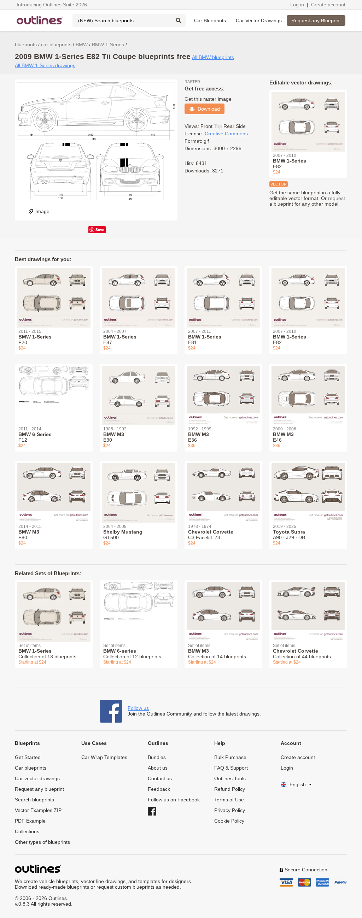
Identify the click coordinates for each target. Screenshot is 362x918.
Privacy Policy (229, 810)
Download (207, 109)
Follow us (138, 708)
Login (287, 768)
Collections (27, 831)
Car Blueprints (210, 20)
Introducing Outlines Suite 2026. (52, 4)
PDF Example (30, 821)
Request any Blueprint (316, 20)
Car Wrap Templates (104, 757)
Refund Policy (229, 789)
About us (158, 768)
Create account (328, 4)
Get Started (28, 757)
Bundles (157, 757)
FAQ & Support (231, 768)
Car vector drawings (37, 778)
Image (42, 211)
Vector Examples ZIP (38, 810)
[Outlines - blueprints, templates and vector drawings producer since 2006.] (40, 20)
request (336, 198)
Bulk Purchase (230, 757)
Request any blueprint (39, 789)
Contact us (160, 778)
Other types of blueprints (42, 842)
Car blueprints (30, 768)
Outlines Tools (230, 778)
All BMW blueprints (213, 57)
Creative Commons (226, 133)
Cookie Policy (229, 821)
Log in (297, 4)
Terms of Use (229, 799)
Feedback (159, 789)
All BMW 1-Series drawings (45, 65)
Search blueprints (34, 799)
